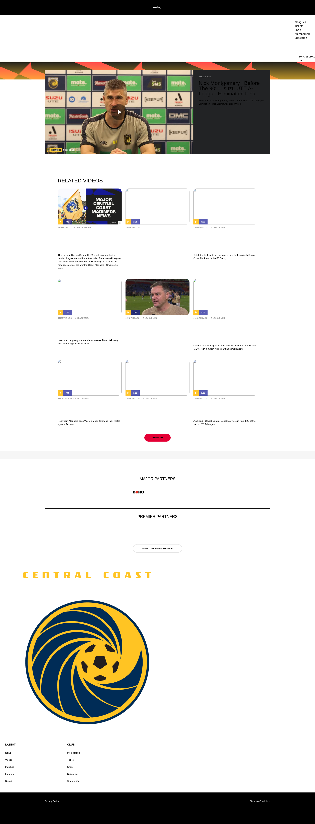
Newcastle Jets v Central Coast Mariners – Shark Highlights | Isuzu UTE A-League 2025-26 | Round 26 (221, 240)
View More (157, 437)
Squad (8, 781)
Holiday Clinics (303, 47)
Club (281, 47)
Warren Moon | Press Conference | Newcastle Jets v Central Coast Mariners (89, 328)
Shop (70, 767)
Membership (73, 752)
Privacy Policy (52, 801)
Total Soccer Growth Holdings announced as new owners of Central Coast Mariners (153, 237)
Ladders (9, 774)
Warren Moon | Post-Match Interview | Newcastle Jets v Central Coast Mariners (151, 328)
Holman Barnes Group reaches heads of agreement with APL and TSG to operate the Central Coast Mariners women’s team (89, 240)
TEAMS (228, 47)
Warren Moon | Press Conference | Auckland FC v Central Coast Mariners (89, 408)
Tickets (70, 759)
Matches (9, 767)
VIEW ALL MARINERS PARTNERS (157, 548)
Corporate (263, 47)
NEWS (215, 47)
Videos (244, 47)
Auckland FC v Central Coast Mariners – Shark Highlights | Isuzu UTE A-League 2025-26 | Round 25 (220, 331)
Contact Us (73, 781)
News (8, 752)
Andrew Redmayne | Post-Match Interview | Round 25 (155, 406)
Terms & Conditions (260, 801)
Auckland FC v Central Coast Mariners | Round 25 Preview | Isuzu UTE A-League (220, 408)
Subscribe (72, 774)
